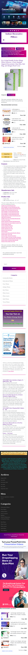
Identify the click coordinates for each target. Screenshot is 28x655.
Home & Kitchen (4, 513)
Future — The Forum (7, 433)
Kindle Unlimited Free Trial (7, 228)
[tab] (3, 39)
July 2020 (3, 484)
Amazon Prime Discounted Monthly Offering (10, 232)
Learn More (11, 371)
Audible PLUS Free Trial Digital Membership (10, 218)
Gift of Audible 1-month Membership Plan (10, 214)
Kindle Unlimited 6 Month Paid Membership (10, 221)
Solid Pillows (6, 299)
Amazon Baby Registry (6, 224)
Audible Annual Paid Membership (8, 205)
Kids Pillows (6, 290)
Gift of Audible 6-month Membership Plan (10, 212)
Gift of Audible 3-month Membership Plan (10, 211)
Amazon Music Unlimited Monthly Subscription (11, 238)
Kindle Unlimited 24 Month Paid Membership (10, 208)
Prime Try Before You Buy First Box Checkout (11, 237)
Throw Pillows (6, 302)
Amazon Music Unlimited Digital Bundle (9, 240)
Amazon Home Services (6, 230)
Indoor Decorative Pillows (8, 48)
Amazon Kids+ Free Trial (6, 234)
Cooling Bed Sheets (8, 278)
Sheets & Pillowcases (5, 517)
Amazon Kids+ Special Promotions (8, 235)
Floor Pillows (6, 284)
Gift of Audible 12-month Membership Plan (10, 207)
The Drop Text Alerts (5, 220)
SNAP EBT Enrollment (6, 217)
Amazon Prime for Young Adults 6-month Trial (11, 222)
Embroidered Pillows (8, 281)
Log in (2, 498)
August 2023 (3, 478)
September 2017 (4, 488)
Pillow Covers (20, 48)
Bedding (2, 515)
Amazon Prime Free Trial (6, 227)
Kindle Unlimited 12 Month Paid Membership (10, 215)
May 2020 (3, 486)
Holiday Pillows (6, 287)
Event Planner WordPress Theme (13, 534)
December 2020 (4, 482)
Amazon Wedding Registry (7, 225)
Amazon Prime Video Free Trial (8, 241)
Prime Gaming (4, 231)
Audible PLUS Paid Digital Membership (9, 210)
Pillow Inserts (6, 296)
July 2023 (3, 480)
